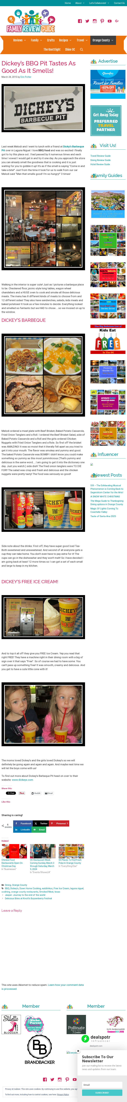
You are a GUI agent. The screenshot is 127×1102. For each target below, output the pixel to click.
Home (68, 3)
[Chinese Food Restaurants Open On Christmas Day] (14, 851)
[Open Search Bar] (81, 49)
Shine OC (70, 49)
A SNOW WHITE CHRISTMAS (105, 496)
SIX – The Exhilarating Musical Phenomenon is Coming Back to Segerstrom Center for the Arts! (106, 489)
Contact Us (119, 3)
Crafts (51, 40)
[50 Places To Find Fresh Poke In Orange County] (71, 851)
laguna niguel (76, 888)
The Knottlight (52, 49)
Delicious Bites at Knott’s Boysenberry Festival (28, 898)
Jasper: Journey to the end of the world (25, 895)
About (78, 3)
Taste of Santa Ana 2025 (103, 516)
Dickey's (14, 888)
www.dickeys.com (23, 779)
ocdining (6, 892)
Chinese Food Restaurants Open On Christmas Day (12, 863)
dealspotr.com (96, 1045)
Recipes (63, 40)
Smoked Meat (46, 892)
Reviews (17, 40)
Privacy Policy (63, 1095)
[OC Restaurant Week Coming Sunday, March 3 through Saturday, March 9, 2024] (42, 851)
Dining (8, 885)
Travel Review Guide (100, 156)
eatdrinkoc (47, 888)
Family (35, 40)
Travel (80, 40)
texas (57, 892)
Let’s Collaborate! (97, 3)
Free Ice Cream (61, 888)
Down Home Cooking (30, 888)
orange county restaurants (24, 892)
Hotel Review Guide (100, 164)
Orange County (101, 40)
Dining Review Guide (100, 160)
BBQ (7, 888)
